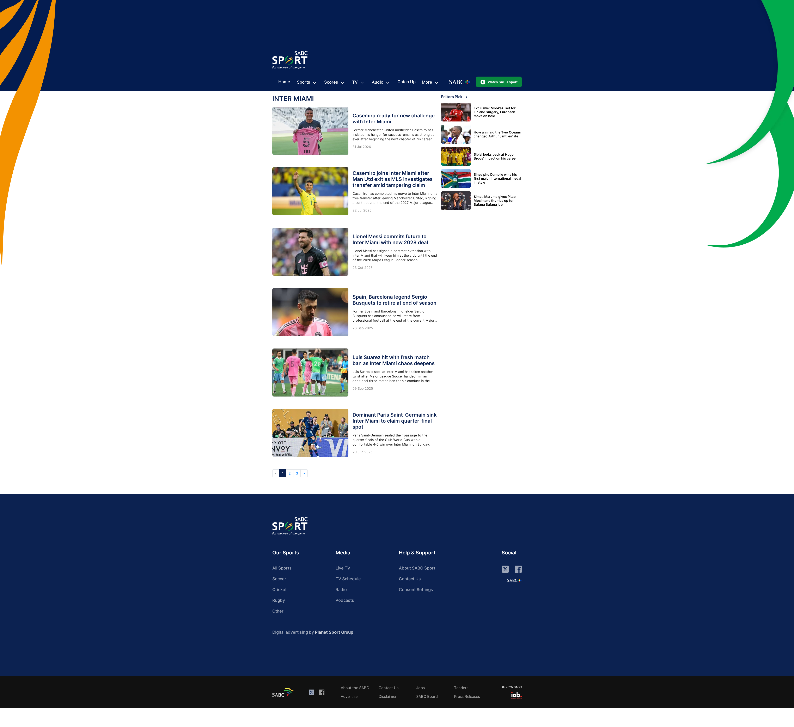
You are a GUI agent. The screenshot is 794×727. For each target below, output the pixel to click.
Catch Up (406, 81)
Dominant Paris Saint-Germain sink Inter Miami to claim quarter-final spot (395, 421)
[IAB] (516, 695)
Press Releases (467, 696)
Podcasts (345, 600)
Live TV (343, 568)
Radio (341, 589)
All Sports (282, 568)
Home (284, 81)
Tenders (461, 688)
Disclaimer (388, 696)
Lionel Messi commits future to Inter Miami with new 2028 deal (390, 239)
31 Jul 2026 (362, 147)
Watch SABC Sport (503, 82)
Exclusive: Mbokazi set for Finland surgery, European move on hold (494, 112)
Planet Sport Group (334, 632)
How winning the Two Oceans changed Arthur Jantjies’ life (497, 134)
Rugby (278, 600)
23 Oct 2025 (363, 268)
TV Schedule (348, 578)
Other (277, 611)
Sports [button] (303, 82)
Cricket (279, 589)
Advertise (349, 696)
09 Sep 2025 (363, 388)
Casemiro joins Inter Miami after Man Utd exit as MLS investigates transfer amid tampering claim (393, 179)
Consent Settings (416, 589)
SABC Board (427, 696)
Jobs (420, 688)
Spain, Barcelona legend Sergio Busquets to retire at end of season (394, 300)
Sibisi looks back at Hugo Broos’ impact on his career (495, 156)
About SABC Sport (417, 568)
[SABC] (283, 692)
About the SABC (355, 688)
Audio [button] (377, 82)
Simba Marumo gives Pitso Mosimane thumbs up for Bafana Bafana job (495, 201)
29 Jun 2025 (363, 452)
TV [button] (355, 82)
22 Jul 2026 (362, 210)
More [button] (427, 82)
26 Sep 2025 (363, 328)
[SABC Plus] (514, 580)
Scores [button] (331, 82)
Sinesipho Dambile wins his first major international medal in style (497, 178)
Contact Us (410, 578)
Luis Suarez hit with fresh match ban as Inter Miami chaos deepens (394, 360)
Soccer (279, 578)
